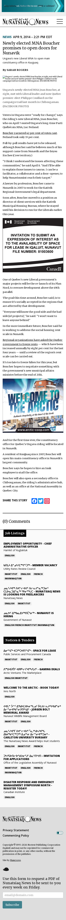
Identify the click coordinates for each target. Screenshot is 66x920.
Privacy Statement (16, 830)
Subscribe (12, 905)
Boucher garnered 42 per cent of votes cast (30, 133)
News (7, 37)
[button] (6, 869)
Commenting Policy (16, 835)
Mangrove (15, 860)
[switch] (59, 833)
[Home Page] (25, 22)
